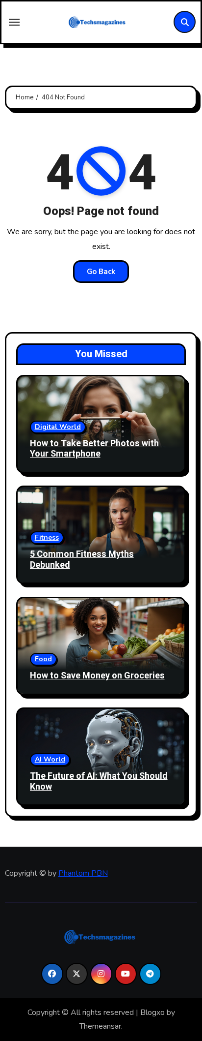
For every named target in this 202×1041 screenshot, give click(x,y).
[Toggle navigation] (14, 22)
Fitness (47, 537)
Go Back (101, 271)
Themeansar (100, 1026)
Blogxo (152, 1012)
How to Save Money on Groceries (97, 675)
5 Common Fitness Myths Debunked (82, 560)
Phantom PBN (83, 873)
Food (43, 659)
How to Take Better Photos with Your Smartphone (94, 449)
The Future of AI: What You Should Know (99, 781)
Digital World (58, 426)
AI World (50, 759)
